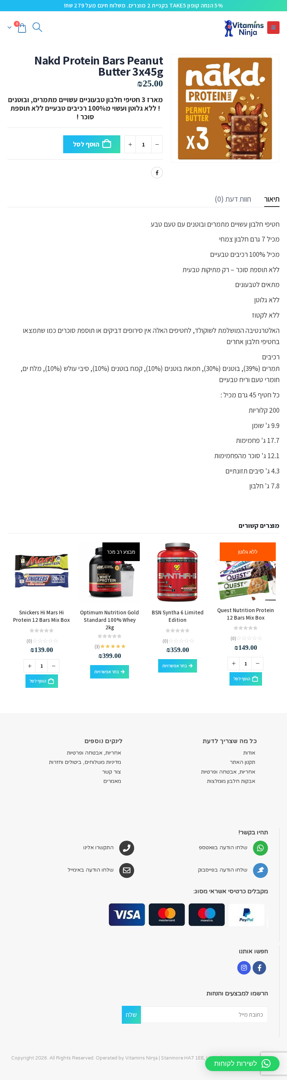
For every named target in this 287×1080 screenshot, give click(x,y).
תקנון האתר (242, 762)
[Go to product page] (177, 572)
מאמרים (112, 781)
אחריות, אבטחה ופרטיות (228, 772)
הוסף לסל (86, 144)
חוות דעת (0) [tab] (233, 199)
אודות (249, 753)
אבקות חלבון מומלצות (231, 781)
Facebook (157, 173)
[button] (273, 27)
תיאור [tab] (272, 199)
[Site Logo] (243, 27)
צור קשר (111, 772)
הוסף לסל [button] (242, 678)
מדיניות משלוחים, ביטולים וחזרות (85, 762)
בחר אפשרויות (174, 665)
